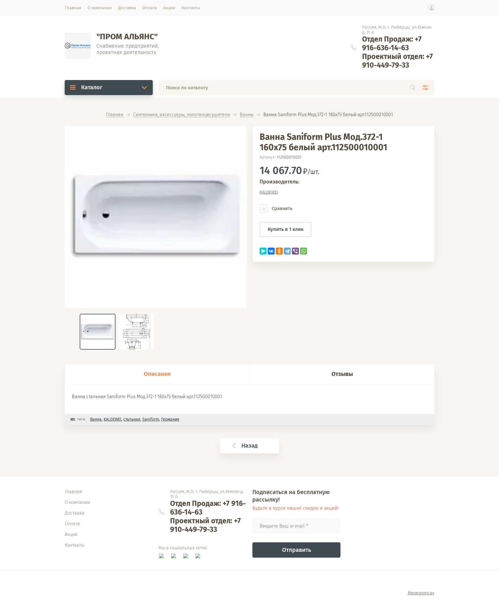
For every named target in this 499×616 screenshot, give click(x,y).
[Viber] (295, 251)
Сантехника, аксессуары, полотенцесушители (181, 114)
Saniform (150, 419)
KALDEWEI (269, 192)
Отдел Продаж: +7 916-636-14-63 (392, 43)
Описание (157, 373)
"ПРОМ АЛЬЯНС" (127, 36)
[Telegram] (287, 251)
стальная (131, 419)
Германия (170, 419)
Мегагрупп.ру (421, 592)
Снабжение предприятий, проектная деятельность (127, 49)
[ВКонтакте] (271, 251)
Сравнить (281, 208)
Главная (114, 114)
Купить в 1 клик (286, 229)
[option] (156, 217)
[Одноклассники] (279, 251)
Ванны (247, 114)
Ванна (96, 419)
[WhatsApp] (303, 251)
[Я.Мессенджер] (263, 251)
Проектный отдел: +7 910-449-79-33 (397, 61)
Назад (249, 445)
